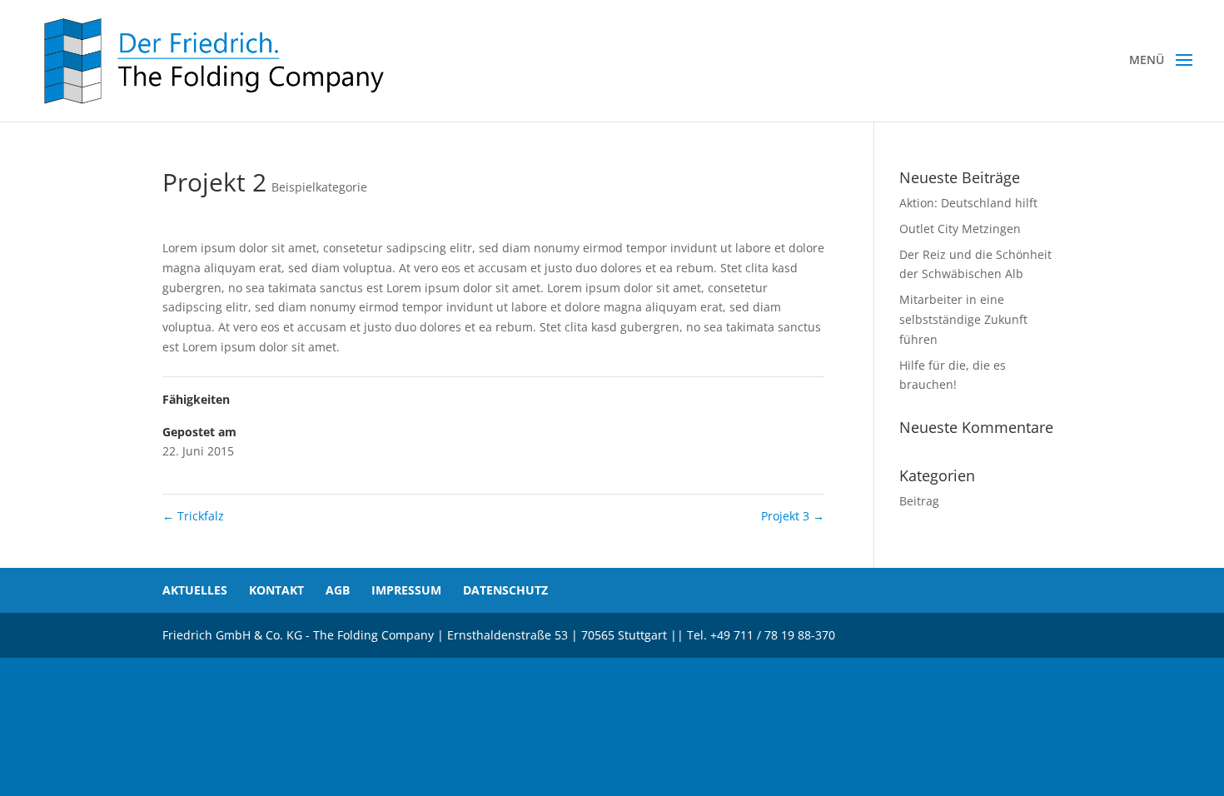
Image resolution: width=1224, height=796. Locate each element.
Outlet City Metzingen (960, 228)
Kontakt (276, 590)
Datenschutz (505, 590)
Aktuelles (194, 590)
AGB (338, 590)
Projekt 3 (792, 516)
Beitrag (919, 501)
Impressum (406, 590)
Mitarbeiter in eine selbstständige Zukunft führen (963, 319)
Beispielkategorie (319, 187)
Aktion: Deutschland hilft (968, 203)
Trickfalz (193, 516)
